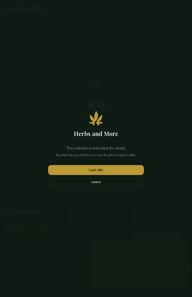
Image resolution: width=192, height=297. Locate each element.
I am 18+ (96, 170)
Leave (96, 182)
